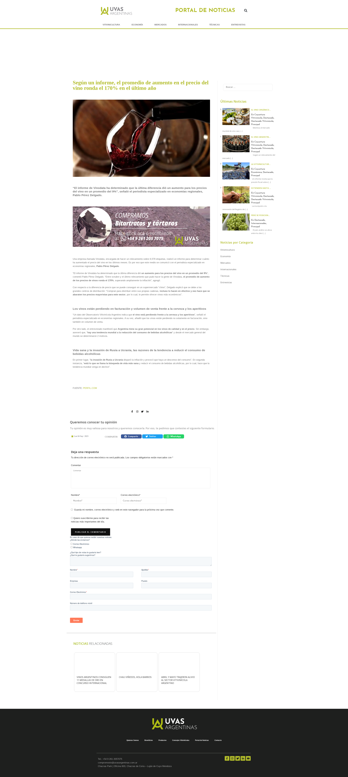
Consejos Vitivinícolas (180, 740)
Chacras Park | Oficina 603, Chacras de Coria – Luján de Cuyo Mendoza (135, 766)
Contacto (218, 740)
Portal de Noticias (202, 740)
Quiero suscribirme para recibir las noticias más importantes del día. (90, 520)
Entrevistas (238, 25)
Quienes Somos (133, 740)
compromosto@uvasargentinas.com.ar (117, 762)
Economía (137, 25)
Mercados (160, 25)
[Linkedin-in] (147, 411)
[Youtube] (248, 758)
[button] (245, 11)
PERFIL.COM (90, 388)
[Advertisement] (174, 49)
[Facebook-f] (132, 411)
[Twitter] (142, 411)
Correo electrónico (130, 495)
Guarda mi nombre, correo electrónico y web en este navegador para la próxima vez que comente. (124, 509)
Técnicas (214, 25)
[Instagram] (137, 411)
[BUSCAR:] (243, 86)
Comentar (76, 465)
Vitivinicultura (111, 25)
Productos (163, 740)
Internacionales (188, 25)
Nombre (75, 495)
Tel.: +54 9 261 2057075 (110, 759)
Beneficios (149, 740)
